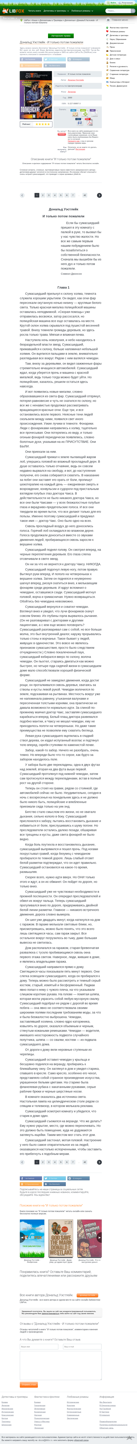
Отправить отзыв (29, 1385)
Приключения (115, 51)
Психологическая (41, 1418)
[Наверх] (129, 1438)
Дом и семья (115, 59)
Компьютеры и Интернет (120, 82)
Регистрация (127, 3)
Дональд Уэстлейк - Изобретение (32, 1261)
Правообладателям (108, 1421)
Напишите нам (73, 141)
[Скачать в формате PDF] (88, 125)
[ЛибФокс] (13, 10)
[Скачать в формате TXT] (93, 116)
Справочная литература (119, 70)
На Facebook (30, 59)
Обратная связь (106, 1428)
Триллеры (6, 1421)
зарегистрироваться (50, 1313)
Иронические (7, 1409)
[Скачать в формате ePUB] (83, 116)
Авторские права (60, 35)
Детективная (39, 1409)
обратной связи (81, 1440)
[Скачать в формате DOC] (79, 125)
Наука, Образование (118, 39)
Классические (8, 1415)
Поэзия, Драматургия (118, 86)
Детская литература (118, 55)
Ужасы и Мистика (42, 1421)
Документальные (117, 43)
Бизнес (113, 63)
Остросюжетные (74, 1412)
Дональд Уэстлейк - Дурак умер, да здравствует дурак (60, 1261)
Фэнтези (37, 1425)
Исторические (8, 1412)
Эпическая (39, 1428)
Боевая (37, 1402)
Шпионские (7, 1425)
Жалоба (61, 134)
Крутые (5, 1418)
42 (85, 195)
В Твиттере (53, 59)
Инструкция (80, 149)
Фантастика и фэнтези (119, 28)
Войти (113, 3)
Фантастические (74, 1409)
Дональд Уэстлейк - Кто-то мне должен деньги (89, 1261)
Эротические (72, 1418)
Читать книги (34, 11)
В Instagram (77, 59)
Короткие (71, 1405)
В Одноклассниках (32, 66)
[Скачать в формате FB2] (74, 116)
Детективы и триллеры (55, 11)
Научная (38, 1415)
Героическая (39, 1405)
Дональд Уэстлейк (76, 80)
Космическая (40, 1412)
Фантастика (8, 18)
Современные (73, 1415)
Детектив (72, 92)
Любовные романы (80, 11)
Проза (112, 47)
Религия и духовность (119, 66)
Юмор (112, 78)
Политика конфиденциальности (113, 1425)
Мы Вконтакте (54, 66)
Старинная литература (119, 74)
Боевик (5, 1402)
